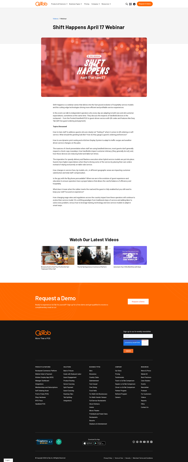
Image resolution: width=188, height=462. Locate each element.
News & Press (146, 371)
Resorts (92, 421)
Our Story (118, 371)
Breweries (92, 374)
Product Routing (68, 381)
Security (128, 458)
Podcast (144, 391)
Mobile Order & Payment (43, 374)
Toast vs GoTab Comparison (124, 381)
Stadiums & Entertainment (98, 424)
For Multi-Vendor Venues (97, 397)
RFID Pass (39, 401)
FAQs (143, 404)
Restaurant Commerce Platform (46, 371)
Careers (118, 397)
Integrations (39, 384)
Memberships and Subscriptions (46, 387)
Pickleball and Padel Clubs (98, 414)
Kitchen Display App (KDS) (44, 377)
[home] (41, 4)
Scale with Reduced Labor (72, 374)
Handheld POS (40, 404)
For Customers (146, 394)
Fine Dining (93, 387)
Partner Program (120, 391)
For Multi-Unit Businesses (98, 394)
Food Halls (93, 391)
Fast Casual (93, 384)
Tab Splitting (67, 397)
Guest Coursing (68, 391)
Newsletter (145, 387)
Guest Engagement (69, 377)
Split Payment (68, 387)
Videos (143, 397)
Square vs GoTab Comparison (125, 384)
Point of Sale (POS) (42, 394)
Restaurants (93, 417)
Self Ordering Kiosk (42, 391)
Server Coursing (68, 384)
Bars (90, 371)
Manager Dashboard (42, 381)
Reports (143, 401)
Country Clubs (94, 377)
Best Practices (146, 377)
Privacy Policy (108, 458)
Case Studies (145, 381)
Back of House (68, 371)
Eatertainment (94, 381)
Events (143, 384)
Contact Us (144, 407)
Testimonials (119, 377)
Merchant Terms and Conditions (143, 458)
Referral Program (121, 394)
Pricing (86, 4)
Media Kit (144, 374)
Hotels (91, 407)
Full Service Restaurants (97, 401)
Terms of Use (119, 458)
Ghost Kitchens (94, 404)
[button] (59, 4)
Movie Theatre (94, 411)
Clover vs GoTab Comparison (125, 387)
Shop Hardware (40, 397)
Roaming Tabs (68, 394)
